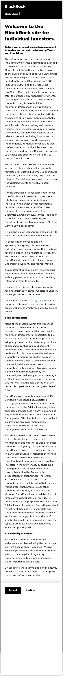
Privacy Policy (37, 301)
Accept (13, 590)
